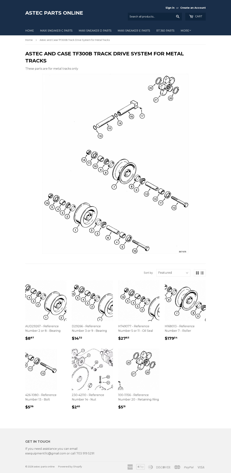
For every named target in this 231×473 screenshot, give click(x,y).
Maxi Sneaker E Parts (134, 30)
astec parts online (54, 13)
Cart (198, 16)
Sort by (148, 272)
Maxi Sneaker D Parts (95, 30)
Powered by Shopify (70, 466)
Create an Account (193, 7)
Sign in (170, 7)
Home (29, 30)
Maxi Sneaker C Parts (56, 30)
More (185, 30)
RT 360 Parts (165, 30)
